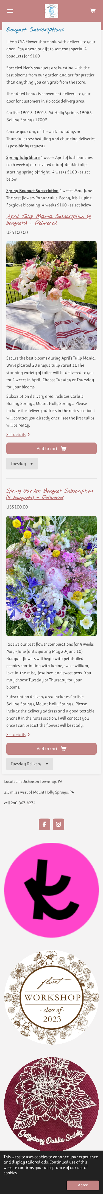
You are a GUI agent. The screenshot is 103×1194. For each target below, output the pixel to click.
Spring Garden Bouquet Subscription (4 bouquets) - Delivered (49, 494)
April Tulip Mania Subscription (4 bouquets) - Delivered (48, 219)
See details (16, 434)
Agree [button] (83, 1185)
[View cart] (93, 11)
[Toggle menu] (10, 11)
